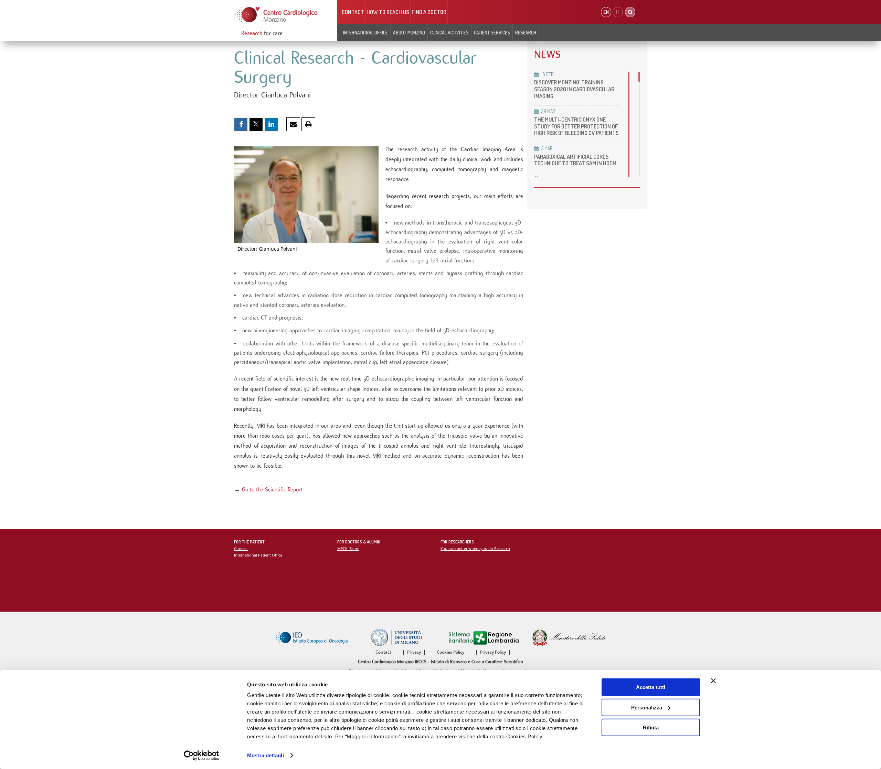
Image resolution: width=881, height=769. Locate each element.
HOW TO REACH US (388, 12)
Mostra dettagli (265, 755)
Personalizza (646, 707)
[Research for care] (276, 14)
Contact (353, 12)
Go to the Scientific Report (272, 489)
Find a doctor (429, 12)
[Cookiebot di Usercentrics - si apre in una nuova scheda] (201, 755)
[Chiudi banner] (713, 680)
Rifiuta (651, 727)
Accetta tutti (650, 687)
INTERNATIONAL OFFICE (365, 32)
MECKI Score (348, 548)
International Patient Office (258, 555)
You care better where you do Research (475, 548)
